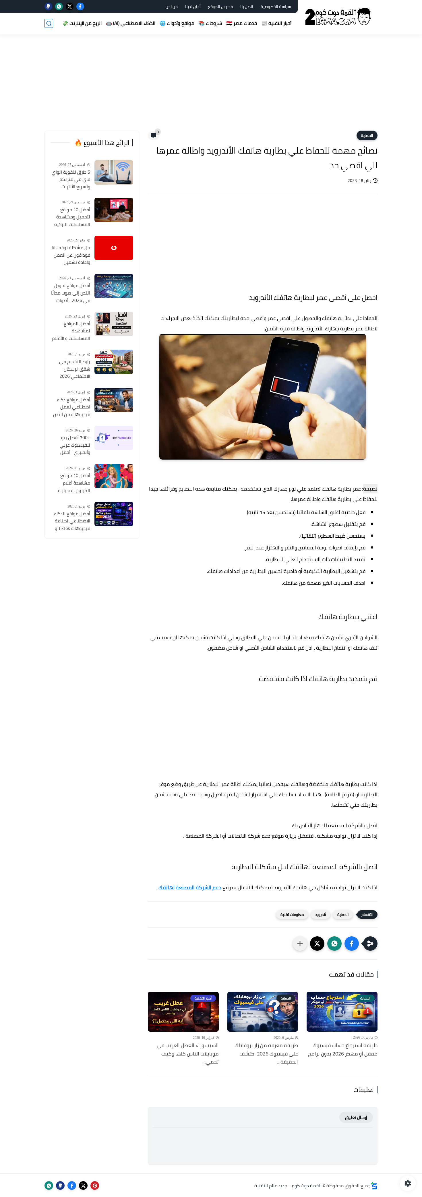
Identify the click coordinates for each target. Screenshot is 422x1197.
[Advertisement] (211, 86)
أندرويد (320, 914)
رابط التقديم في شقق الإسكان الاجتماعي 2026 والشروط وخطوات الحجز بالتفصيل (73, 369)
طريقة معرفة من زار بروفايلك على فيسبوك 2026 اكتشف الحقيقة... (266, 1053)
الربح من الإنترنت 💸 (82, 23)
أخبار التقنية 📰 (276, 23)
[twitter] (69, 6)
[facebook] (80, 6)
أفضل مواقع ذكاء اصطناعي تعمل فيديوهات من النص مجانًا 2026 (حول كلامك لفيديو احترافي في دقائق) (71, 407)
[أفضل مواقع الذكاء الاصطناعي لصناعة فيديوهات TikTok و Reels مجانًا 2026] (113, 514)
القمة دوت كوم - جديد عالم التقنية (288, 1185)
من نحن (172, 6)
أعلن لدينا (193, 6)
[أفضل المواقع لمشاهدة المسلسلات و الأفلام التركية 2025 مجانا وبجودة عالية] (113, 324)
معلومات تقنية (292, 914)
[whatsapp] (59, 6)
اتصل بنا (246, 6)
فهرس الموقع (220, 6)
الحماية (367, 135)
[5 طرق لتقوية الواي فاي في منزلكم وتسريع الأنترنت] (113, 172)
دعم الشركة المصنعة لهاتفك (189, 887)
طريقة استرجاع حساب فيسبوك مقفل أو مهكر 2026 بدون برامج (343, 1049)
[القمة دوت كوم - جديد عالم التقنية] (338, 16)
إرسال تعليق (356, 1117)
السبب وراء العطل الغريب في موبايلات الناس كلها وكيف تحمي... (188, 1053)
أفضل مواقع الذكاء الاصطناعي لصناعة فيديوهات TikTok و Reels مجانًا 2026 (72, 521)
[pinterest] (94, 1185)
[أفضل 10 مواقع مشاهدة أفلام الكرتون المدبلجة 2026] (113, 476)
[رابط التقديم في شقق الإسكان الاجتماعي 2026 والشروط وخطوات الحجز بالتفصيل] (113, 362)
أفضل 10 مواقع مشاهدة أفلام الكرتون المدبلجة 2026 (74, 483)
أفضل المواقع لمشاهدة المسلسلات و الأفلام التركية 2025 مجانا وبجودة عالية (71, 331)
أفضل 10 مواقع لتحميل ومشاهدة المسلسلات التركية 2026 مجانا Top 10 (72, 217)
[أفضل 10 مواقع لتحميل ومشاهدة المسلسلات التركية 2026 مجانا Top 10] (113, 210)
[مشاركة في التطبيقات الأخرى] (300, 943)
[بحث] (48, 23)
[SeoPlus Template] (374, 1186)
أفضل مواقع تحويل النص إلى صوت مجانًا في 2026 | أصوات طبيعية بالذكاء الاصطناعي (70, 293)
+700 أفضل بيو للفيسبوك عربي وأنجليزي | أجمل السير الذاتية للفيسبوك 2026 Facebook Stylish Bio (70, 445)
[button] (351, 943)
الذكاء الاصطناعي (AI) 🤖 (130, 23)
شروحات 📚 (210, 23)
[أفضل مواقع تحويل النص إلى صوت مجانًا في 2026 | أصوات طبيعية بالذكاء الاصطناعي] (113, 286)
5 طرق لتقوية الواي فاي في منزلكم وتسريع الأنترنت (71, 179)
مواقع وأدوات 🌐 (177, 23)
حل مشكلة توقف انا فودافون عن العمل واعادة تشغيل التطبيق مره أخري (71, 255)
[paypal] (48, 6)
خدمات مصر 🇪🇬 (241, 23)
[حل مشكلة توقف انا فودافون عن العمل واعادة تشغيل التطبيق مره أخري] (113, 248)
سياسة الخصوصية (276, 6)
